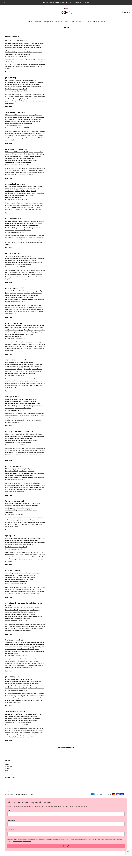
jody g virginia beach (25, 45)
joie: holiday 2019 (13, 78)
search (7, 764)
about (28, 22)
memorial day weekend (35, 364)
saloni (26, 575)
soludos (18, 260)
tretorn (39, 52)
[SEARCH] (122, 12)
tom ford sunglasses (30, 52)
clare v (31, 152)
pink (25, 647)
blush (28, 642)
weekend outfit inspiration (23, 54)
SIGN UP (66, 846)
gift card (96, 22)
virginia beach (9, 54)
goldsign (26, 43)
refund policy (9, 775)
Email (9, 810)
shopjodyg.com (36, 47)
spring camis (11, 536)
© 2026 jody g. (10, 794)
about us (8, 768)
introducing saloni (13, 570)
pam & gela (38, 223)
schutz (38, 84)
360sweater (18, 115)
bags (72, 22)
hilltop (32, 43)
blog (6, 770)
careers (103, 22)
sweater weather (22, 50)
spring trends (30, 649)
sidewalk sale (38, 367)
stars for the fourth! (14, 253)
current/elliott (33, 115)
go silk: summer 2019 (14, 288)
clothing (58, 22)
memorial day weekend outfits (19, 360)
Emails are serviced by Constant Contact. (22, 841)
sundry (29, 193)
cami (25, 538)
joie (6, 84)
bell (12, 325)
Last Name (11, 830)
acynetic (8, 538)
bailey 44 (8, 43)
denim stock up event (15, 184)
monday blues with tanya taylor (19, 431)
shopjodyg (27, 47)
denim (14, 43)
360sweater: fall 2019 (15, 112)
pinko (18, 612)
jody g (16, 45)
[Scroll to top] (128, 851)
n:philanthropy (9, 191)
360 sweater (9, 714)
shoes (66, 22)
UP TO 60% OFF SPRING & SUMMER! (56, 2)
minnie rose (36, 45)
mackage (26, 540)
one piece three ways (32, 610)
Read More (8, 72)
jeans (11, 45)
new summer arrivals (14, 323)
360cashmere (9, 115)
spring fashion (15, 332)
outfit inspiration (18, 47)
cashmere (25, 115)
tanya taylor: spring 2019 (16, 501)
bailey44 (14, 221)
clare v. (7, 80)
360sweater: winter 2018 (16, 711)
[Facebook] (1, 2)
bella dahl (25, 152)
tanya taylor (29, 438)
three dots (21, 651)
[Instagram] (3, 2)
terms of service (10, 777)
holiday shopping (10, 82)
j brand (7, 45)
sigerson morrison (10, 50)
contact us (8, 766)
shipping (7, 773)
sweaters (30, 50)
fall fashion (19, 43)
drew (18, 186)
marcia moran (12, 84)
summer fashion (26, 260)
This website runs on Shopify (24, 794)
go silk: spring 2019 (14, 466)
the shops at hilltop (11, 52)
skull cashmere (21, 614)
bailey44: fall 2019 (13, 219)
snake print (30, 158)
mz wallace (8, 47)
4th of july (8, 256)
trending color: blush (14, 640)
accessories (80, 22)
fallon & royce (9, 362)
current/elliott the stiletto (32, 325)
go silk (29, 291)
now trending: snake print (16, 149)
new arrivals (38, 22)
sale (89, 22)
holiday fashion (39, 43)
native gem (16, 505)
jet (38, 154)
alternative (15, 256)
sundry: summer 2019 (14, 397)
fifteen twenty (32, 186)
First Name (11, 820)
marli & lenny (39, 328)
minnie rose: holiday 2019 (16, 41)
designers (47, 22)
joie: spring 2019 (12, 677)
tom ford (20, 52)
